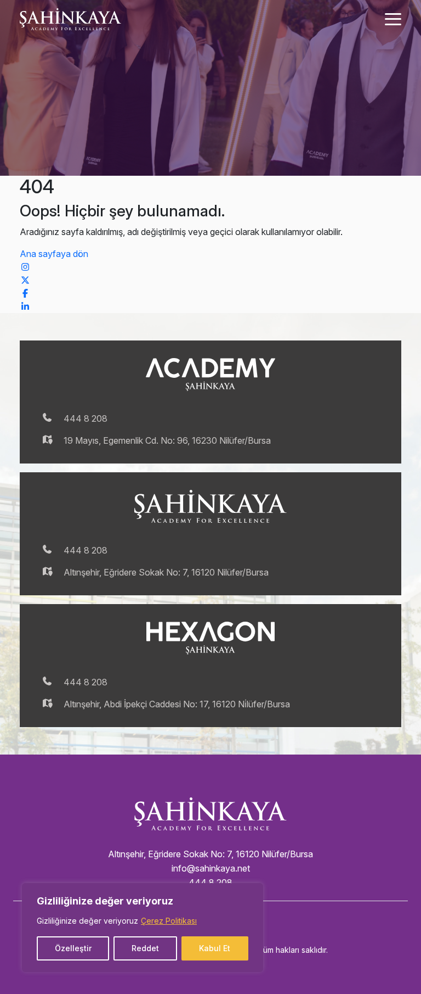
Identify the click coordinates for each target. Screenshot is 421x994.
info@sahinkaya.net (211, 868)
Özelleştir (73, 948)
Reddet (145, 948)
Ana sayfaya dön (54, 253)
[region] (142, 927)
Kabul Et (214, 948)
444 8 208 (85, 418)
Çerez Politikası (169, 920)
